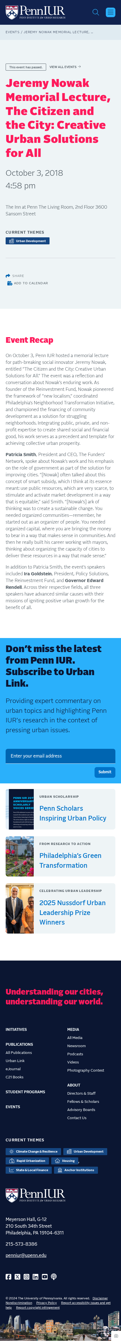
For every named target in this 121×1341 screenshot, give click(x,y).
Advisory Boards (81, 1110)
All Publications (19, 1053)
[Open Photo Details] (116, 1336)
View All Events (63, 67)
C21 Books (14, 1077)
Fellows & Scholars (83, 1102)
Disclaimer (100, 1298)
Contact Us (76, 1118)
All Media (74, 1038)
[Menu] (110, 12)
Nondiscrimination (19, 1302)
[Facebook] (8, 1278)
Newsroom (76, 1046)
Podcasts (75, 1054)
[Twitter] (17, 1278)
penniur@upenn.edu (26, 1255)
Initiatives (16, 1030)
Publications (19, 1045)
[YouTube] (45, 1278)
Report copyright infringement (38, 1307)
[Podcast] (54, 1278)
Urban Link (15, 1061)
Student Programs (25, 1092)
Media (73, 1030)
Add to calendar (31, 283)
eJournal (13, 1069)
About (73, 1085)
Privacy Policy (46, 1302)
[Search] (95, 12)
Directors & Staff (81, 1094)
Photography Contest (85, 1070)
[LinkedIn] (35, 1278)
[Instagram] (26, 1278)
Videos (73, 1062)
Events (13, 32)
